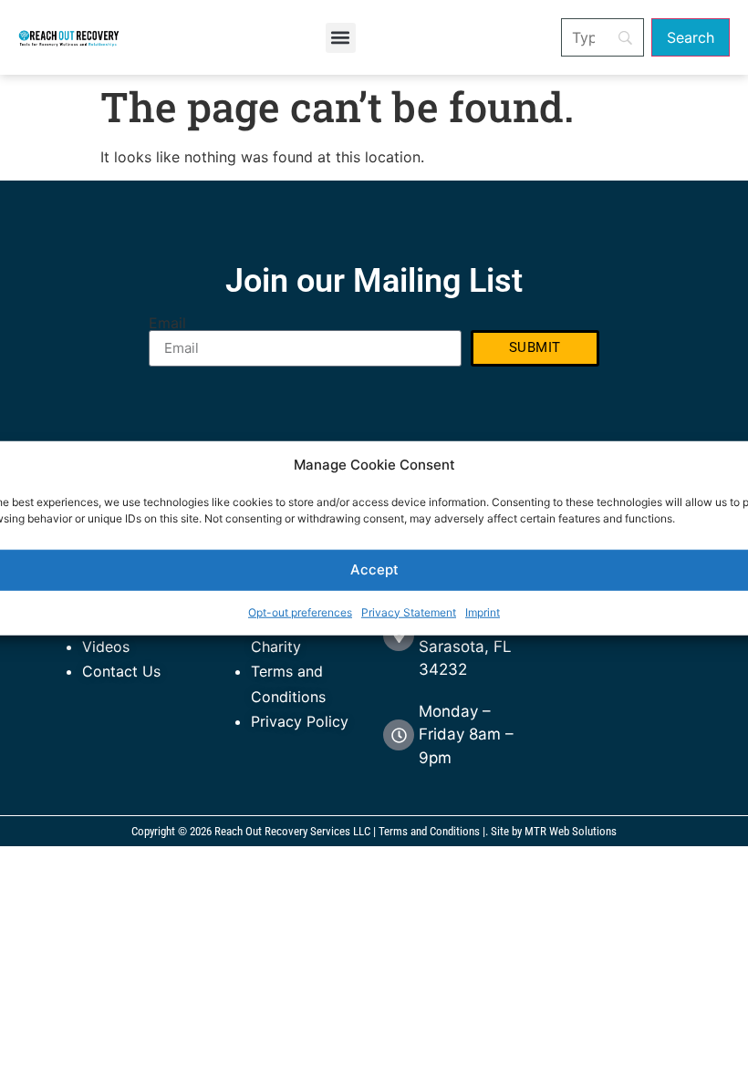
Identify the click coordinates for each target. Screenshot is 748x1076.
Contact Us (121, 671)
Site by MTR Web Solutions (554, 831)
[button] (341, 38)
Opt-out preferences (300, 611)
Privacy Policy (299, 721)
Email (167, 323)
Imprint (482, 611)
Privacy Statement (408, 611)
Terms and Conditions (429, 831)
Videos (106, 646)
